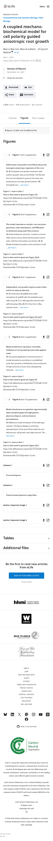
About (26, 668)
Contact (26, 681)
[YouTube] (41, 715)
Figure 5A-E (34, 445)
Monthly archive (26, 694)
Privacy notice (26, 582)
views (8, 104)
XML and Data (26, 704)
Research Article (10, 14)
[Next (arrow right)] (4, 836)
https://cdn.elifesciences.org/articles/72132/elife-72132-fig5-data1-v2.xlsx (25, 450)
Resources (26, 701)
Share (11, 94)
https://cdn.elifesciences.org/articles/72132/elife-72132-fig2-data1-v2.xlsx (25, 262)
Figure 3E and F (35, 317)
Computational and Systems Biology (20, 17)
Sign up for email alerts (26, 575)
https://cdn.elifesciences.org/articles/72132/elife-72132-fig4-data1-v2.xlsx (25, 385)
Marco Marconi (11, 49)
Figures (24, 118)
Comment (29, 95)
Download (13, 87)
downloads (23, 104)
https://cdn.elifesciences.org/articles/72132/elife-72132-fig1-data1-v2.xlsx (25, 200)
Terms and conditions (26, 685)
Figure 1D (33, 194)
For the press (26, 698)
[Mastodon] (26, 715)
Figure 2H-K (34, 257)
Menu (42, 6)
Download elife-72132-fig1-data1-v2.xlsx (19, 204)
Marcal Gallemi (27, 49)
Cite (30, 87)
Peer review (38, 118)
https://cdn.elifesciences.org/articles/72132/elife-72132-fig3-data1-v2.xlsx (25, 322)
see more (24, 185)
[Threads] (48, 715)
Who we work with (26, 675)
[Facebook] (26, 720)
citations (37, 104)
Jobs (26, 671)
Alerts (26, 678)
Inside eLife (27, 691)
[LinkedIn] (12, 715)
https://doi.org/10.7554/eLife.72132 (19, 60)
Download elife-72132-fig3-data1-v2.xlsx (19, 327)
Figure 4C (33, 379)
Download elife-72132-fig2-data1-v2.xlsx (19, 267)
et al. (17, 52)
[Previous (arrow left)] (1, 836)
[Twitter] (19, 715)
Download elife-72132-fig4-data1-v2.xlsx (19, 389)
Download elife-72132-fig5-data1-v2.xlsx (19, 455)
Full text (13, 118)
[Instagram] (33, 715)
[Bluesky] (5, 715)
